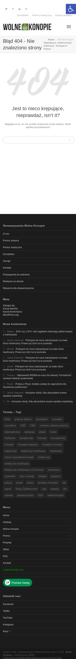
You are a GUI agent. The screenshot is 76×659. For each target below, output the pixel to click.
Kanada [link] (42, 438)
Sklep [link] (6, 549)
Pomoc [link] (6, 535)
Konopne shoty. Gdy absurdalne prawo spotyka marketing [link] (42, 401)
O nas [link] (6, 233)
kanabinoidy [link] (26, 438)
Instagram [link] (8, 624)
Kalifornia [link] (10, 438)
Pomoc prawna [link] (63, 15)
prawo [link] (30, 482)
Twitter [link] (6, 611)
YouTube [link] (7, 617)
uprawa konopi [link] (25, 495)
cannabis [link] (57, 419)
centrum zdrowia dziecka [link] (54, 425)
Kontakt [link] (7, 267)
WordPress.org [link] (11, 314)
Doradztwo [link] (23, 15)
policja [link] (8, 482)
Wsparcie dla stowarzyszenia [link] (18, 288)
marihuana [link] (56, 451)
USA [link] (40, 495)
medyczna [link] (44, 457)
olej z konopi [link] (27, 476)
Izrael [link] (53, 431)
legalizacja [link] (11, 451)
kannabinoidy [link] (58, 438)
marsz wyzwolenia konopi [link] (19, 457)
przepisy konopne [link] (48, 482)
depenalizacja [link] (12, 431)
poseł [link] (19, 482)
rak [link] (64, 482)
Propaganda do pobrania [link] (16, 274)
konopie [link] (9, 444)
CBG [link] (32, 425)
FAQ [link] (5, 556)
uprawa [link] (9, 495)
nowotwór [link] (10, 476)
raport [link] (8, 488)
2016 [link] (7, 419)
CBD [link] (23, 425)
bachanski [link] (42, 419)
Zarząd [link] (6, 261)
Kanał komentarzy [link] (12, 311)
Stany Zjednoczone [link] (26, 488)
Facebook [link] (8, 604)
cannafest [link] (10, 425)
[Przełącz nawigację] (69, 26)
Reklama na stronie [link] (13, 281)
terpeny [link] (54, 488)
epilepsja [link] (29, 431)
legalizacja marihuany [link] (33, 451)
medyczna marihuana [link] (17, 463)
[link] (71, 9)
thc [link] (65, 488)
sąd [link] (44, 488)
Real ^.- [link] (7, 631)
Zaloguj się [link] (9, 305)
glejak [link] (42, 431)
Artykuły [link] (7, 522)
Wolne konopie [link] (11, 529)
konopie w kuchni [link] (52, 444)
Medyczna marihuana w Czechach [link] (24, 469)
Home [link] (6, 515)
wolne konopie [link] (56, 495)
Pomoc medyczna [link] (41, 15)
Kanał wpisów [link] (10, 308)
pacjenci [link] (55, 476)
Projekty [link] (7, 542)
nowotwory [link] (54, 469)
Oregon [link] (42, 476)
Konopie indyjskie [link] (28, 444)
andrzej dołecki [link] (23, 419)
